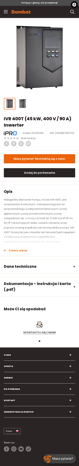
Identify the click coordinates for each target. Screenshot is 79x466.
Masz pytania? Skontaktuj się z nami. (40, 159)
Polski (9, 431)
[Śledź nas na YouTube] (21, 449)
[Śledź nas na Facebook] (6, 449)
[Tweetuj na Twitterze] (21, 143)
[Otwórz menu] (6, 11)
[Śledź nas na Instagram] (13, 449)
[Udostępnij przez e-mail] (28, 143)
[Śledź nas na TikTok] (28, 449)
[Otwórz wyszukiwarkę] (72, 12)
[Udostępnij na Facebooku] (6, 143)
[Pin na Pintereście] (13, 143)
